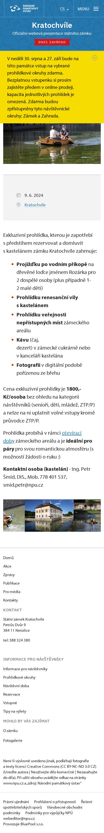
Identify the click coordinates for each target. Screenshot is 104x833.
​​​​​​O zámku (10, 730)
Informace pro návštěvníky (25, 668)
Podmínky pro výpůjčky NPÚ (49, 812)
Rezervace (11, 694)
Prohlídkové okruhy (19, 677)
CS (63, 8)
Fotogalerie (12, 740)
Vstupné (10, 702)
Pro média (11, 591)
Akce (7, 566)
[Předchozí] (13, 516)
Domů (8, 557)
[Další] (91, 516)
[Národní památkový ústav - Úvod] (24, 8)
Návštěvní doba (16, 685)
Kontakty (10, 600)
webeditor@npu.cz (19, 818)
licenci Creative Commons (37, 766)
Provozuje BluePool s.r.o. (23, 823)
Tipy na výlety (14, 711)
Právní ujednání (16, 801)
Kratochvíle (52, 25)
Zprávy (9, 574)
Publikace (11, 583)
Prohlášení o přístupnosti (55, 801)
